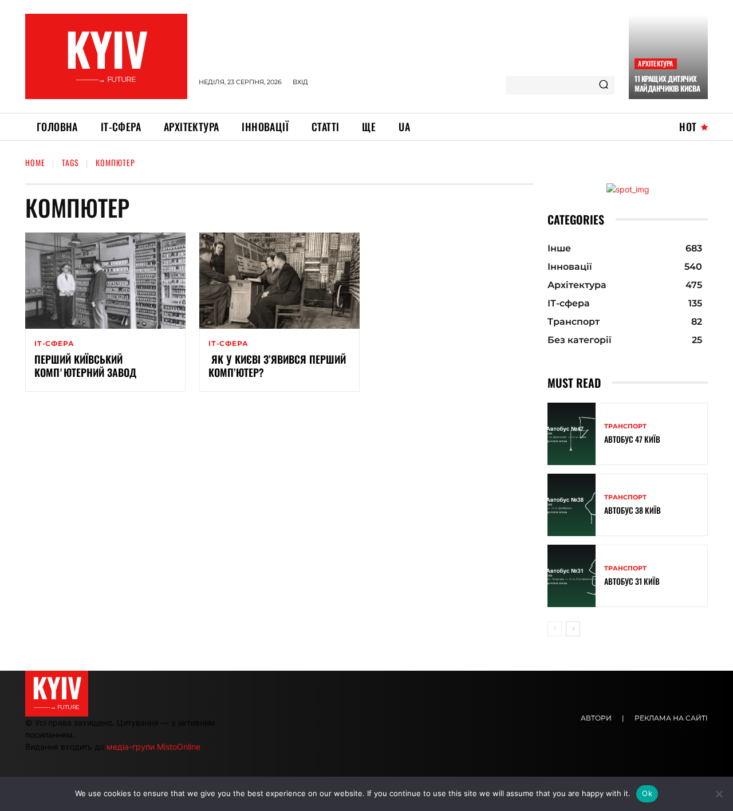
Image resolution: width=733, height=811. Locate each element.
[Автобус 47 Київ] (571, 434)
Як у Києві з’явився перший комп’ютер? (277, 366)
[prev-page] (554, 628)
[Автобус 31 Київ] (571, 576)
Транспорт (625, 426)
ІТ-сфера (54, 343)
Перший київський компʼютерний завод (85, 366)
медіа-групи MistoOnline (153, 746)
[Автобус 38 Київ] (571, 505)
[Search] (603, 85)
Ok (647, 793)
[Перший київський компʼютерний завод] (105, 281)
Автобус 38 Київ (632, 510)
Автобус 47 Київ (632, 439)
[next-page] (573, 628)
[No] (718, 794)
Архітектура (655, 63)
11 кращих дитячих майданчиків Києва (667, 83)
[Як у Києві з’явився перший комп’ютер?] (279, 281)
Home (35, 162)
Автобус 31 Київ (632, 581)
